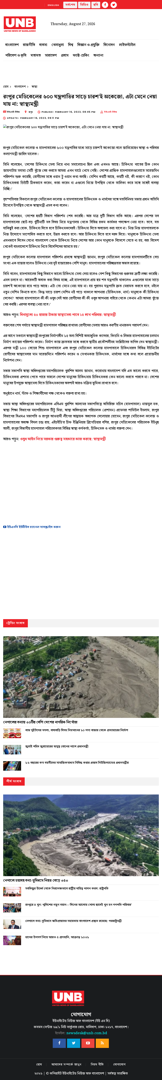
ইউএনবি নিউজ (110, 112)
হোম (5, 86)
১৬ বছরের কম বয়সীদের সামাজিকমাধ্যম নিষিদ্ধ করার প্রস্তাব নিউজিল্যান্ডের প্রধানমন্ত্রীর (77, 762)
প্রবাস (65, 55)
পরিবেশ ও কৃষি (15, 55)
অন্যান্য (98, 55)
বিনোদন (109, 45)
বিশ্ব (70, 45)
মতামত (36, 55)
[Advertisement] (81, 482)
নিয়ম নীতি (97, 1064)
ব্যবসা (43, 45)
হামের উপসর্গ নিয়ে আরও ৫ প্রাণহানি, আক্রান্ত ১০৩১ (57, 937)
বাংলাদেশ (12, 45)
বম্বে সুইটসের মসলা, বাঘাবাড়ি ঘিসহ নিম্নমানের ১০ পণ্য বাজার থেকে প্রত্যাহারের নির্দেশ (76, 730)
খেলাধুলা (57, 45)
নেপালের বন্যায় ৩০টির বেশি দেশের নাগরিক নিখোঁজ (40, 722)
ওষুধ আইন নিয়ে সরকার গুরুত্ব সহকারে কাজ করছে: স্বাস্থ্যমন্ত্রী (63, 439)
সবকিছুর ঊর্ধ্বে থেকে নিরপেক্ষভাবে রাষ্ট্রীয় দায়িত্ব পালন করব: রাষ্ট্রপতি (66, 888)
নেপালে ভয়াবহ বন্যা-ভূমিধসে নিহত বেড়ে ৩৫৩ (35, 881)
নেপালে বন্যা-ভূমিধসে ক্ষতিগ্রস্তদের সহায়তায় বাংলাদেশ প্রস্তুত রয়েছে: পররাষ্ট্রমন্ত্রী (73, 921)
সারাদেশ (51, 55)
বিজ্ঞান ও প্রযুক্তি (88, 45)
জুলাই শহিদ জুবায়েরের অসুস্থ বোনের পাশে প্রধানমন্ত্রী (56, 746)
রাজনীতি (29, 45)
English (53, 5)
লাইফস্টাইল (127, 45)
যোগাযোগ (119, 1064)
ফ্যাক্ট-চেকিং (81, 55)
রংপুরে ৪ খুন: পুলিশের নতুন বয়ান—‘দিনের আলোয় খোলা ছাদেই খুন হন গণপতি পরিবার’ (78, 904)
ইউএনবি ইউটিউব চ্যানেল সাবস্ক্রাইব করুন (33, 527)
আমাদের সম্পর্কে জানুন (66, 1064)
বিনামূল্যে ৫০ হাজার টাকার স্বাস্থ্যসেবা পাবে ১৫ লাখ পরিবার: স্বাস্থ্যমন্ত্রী (68, 315)
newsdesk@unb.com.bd (81, 1033)
